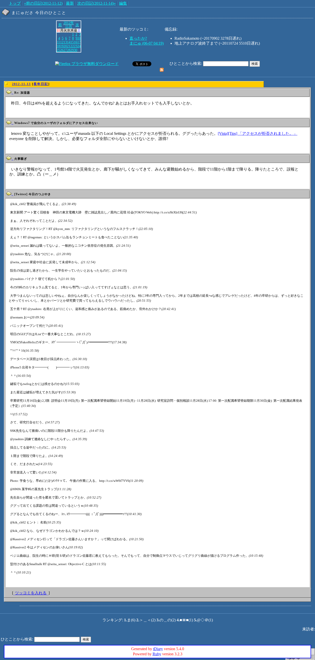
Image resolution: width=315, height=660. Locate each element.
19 (61, 46)
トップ (15, 3)
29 (72, 50)
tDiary (158, 649)
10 (79, 38)
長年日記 (40, 84)
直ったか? (138, 38)
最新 (70, 3)
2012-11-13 (21, 84)
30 (75, 50)
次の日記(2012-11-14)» (96, 3)
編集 (123, 3)
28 (68, 50)
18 (58, 46)
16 (75, 42)
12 (61, 42)
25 (58, 50)
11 (58, 42)
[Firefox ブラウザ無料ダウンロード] (87, 64)
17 (79, 42)
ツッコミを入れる (31, 593)
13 (65, 42)
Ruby (157, 654)
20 (65, 46)
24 (79, 46)
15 (72, 42)
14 (68, 42)
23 (75, 46)
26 (61, 50)
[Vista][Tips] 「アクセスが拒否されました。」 (257, 133)
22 (72, 46)
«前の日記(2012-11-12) (43, 3)
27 (65, 50)
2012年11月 (68, 25)
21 (68, 46)
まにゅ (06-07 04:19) (146, 43)
